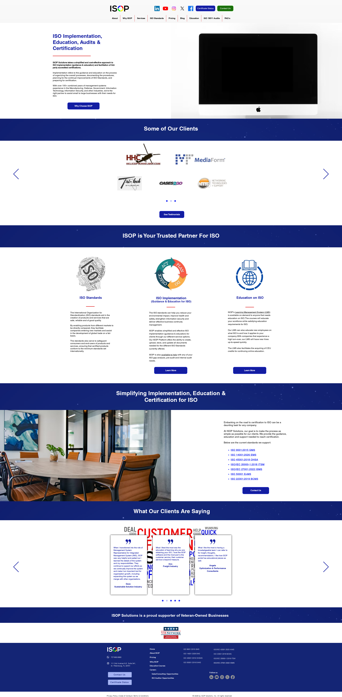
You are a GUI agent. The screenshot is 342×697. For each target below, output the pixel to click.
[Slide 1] (167, 201)
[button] (115, 18)
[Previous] (16, 174)
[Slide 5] (179, 600)
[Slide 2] (171, 201)
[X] (182, 8)
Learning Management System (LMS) (252, 312)
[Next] (326, 174)
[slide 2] (167, 600)
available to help (169, 354)
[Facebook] (190, 8)
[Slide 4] (175, 600)
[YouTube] (165, 8)
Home (152, 649)
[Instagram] (173, 8)
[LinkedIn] (157, 8)
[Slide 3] (175, 201)
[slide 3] (171, 600)
